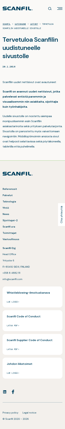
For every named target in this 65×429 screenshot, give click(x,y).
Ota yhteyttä (61, 214)
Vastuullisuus (11, 239)
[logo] (18, 8)
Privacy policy (10, 412)
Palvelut (8, 195)
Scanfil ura (9, 226)
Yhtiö (6, 207)
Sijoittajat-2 (10, 220)
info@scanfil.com (12, 279)
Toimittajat (9, 232)
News (6, 214)
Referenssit (10, 189)
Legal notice (29, 412)
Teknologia (9, 201)
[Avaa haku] (50, 8)
